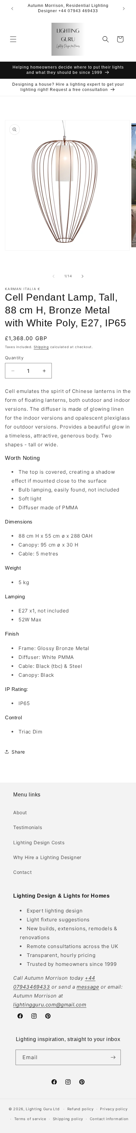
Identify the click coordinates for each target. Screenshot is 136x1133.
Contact (22, 872)
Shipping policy (68, 1119)
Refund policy (80, 1109)
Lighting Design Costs (39, 842)
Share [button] (18, 752)
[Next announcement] (124, 8)
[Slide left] (53, 276)
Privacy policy (113, 1109)
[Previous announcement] (12, 8)
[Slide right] (82, 276)
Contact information (109, 1119)
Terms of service (30, 1119)
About (20, 812)
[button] (13, 39)
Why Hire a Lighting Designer (47, 857)
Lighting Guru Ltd (42, 1109)
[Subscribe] (113, 1057)
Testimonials (27, 827)
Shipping (41, 347)
